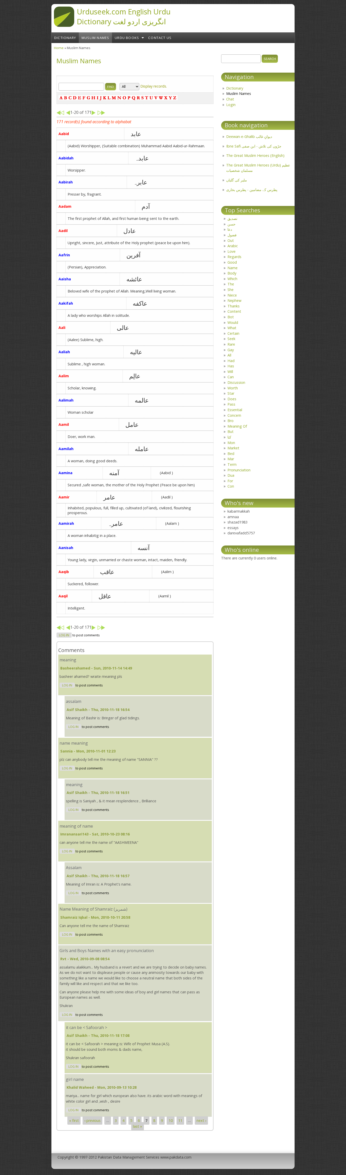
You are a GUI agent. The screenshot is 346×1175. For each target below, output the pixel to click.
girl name (75, 1079)
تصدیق (232, 218)
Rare (231, 344)
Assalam (74, 867)
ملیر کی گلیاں (236, 180)
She (230, 289)
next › (201, 1120)
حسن (231, 224)
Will (230, 371)
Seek (231, 338)
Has (230, 366)
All (229, 355)
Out (230, 240)
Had (231, 360)
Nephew (234, 300)
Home (59, 48)
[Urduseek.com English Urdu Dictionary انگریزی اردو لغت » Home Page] (64, 25)
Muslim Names (95, 37)
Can (230, 376)
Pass (231, 404)
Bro (230, 420)
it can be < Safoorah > (86, 1027)
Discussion (236, 382)
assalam (73, 701)
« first (74, 1120)
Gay (230, 349)
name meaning (74, 743)
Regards (234, 256)
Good (232, 262)
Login (231, 104)
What (231, 327)
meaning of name (76, 826)
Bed (230, 453)
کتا (229, 437)
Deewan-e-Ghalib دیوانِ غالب (249, 136)
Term (232, 464)
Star (230, 393)
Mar (230, 458)
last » (137, 1126)
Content (234, 311)
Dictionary (65, 37)
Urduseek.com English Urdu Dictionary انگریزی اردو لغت (123, 16)
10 (171, 1120)
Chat (230, 99)
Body (231, 273)
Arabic (232, 245)
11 (180, 1120)
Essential (234, 409)
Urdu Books (127, 37)
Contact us (159, 37)
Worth (232, 388)
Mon (231, 442)
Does (231, 398)
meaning (68, 660)
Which (232, 278)
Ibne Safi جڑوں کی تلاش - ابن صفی (253, 146)
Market (233, 448)
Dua (230, 475)
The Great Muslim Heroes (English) (255, 155)
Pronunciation (239, 470)
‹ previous (92, 1120)
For (230, 480)
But (230, 431)
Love (231, 251)
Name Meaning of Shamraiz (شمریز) (93, 909)
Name (232, 267)
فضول (232, 235)
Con (230, 486)
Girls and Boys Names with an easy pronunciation (107, 950)
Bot (230, 316)
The (230, 284)
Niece (232, 295)
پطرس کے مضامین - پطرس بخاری (251, 189)
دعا (229, 229)
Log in (64, 635)
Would (232, 322)
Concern (234, 415)
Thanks (233, 306)
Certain (233, 333)
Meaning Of (237, 426)
